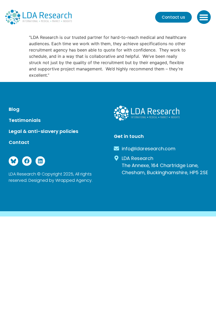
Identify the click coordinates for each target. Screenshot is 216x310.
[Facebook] (27, 161)
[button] (204, 17)
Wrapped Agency (73, 180)
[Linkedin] (40, 161)
